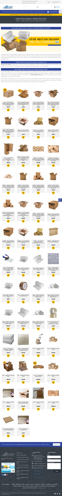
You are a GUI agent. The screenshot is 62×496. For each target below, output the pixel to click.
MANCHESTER (54, 484)
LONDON (13, 484)
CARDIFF (19, 486)
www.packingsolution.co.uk (39, 465)
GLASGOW (27, 484)
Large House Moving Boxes (23, 459)
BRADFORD (37, 484)
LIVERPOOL (43, 484)
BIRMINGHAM (18, 484)
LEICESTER (41, 486)
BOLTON (35, 487)
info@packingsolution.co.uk (39, 463)
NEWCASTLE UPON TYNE (28, 487)
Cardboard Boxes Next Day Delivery (23, 478)
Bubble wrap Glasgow (6, 64)
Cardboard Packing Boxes (22, 457)
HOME (17, 20)
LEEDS (23, 484)
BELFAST (36, 486)
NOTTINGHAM (52, 486)
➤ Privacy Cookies (37, 476)
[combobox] (29, 7)
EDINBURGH (48, 484)
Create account (55, 2)
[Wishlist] (1, 110)
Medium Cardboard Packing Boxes (23, 471)
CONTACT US (57, 444)
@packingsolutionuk (38, 467)
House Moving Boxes (21, 455)
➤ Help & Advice (36, 473)
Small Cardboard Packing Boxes (22, 475)
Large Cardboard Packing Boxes (22, 468)
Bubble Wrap (20, 452)
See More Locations (42, 487)
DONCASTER (46, 486)
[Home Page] (7, 7)
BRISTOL (15, 486)
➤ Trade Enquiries (37, 470)
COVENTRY (31, 486)
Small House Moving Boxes (23, 465)
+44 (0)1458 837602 (37, 461)
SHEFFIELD (32, 484)
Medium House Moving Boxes (22, 462)
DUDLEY (23, 486)
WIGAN (27, 486)
